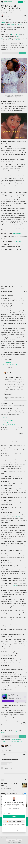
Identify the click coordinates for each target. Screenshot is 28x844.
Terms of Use (20, 824)
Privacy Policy (14, 827)
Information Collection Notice (16, 825)
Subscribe (14, 816)
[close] (24, 797)
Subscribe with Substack (15, 821)
